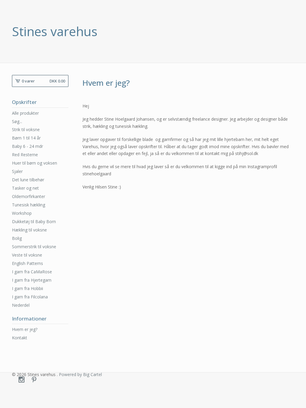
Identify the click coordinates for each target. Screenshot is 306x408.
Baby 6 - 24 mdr (27, 146)
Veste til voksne (27, 255)
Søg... (17, 121)
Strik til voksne (26, 129)
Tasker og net (25, 188)
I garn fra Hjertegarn (31, 280)
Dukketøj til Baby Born (34, 221)
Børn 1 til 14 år (26, 138)
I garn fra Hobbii (27, 288)
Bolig (17, 238)
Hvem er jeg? (24, 329)
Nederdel (21, 305)
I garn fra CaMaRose (32, 271)
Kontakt (19, 337)
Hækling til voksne (29, 230)
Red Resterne (25, 154)
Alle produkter (25, 113)
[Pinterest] (34, 380)
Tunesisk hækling (28, 205)
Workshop (22, 213)
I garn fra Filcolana (30, 297)
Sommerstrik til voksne (34, 246)
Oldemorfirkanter (28, 196)
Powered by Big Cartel (80, 374)
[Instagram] (22, 380)
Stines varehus (54, 31)
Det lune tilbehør (28, 179)
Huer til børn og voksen (34, 163)
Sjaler (17, 171)
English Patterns (27, 263)
